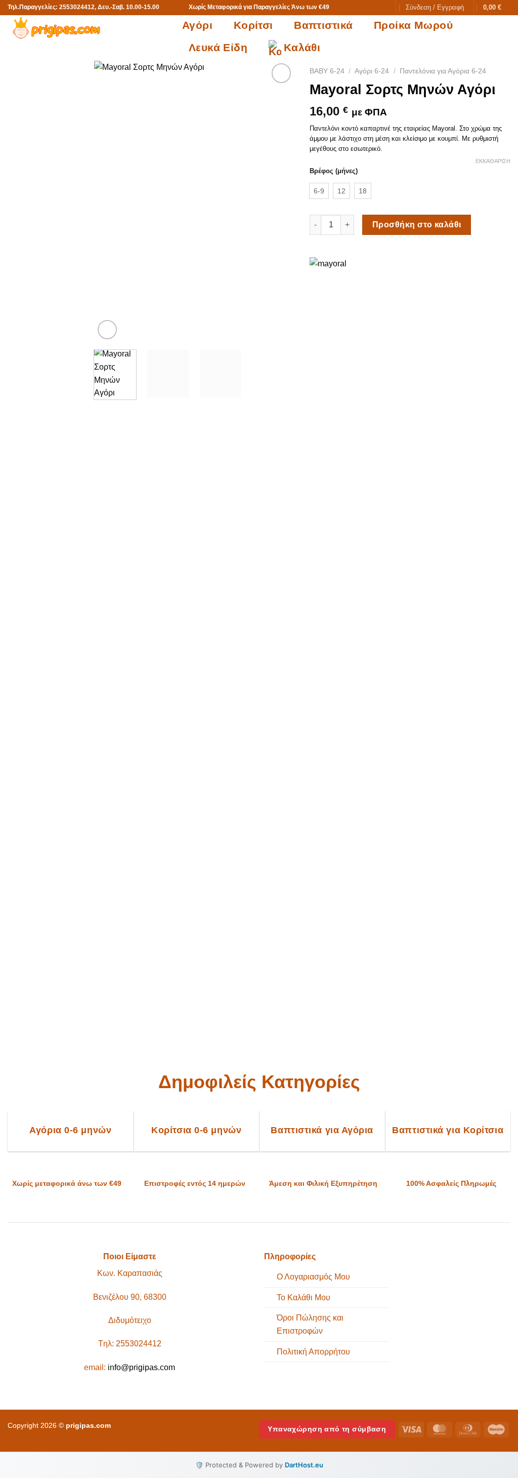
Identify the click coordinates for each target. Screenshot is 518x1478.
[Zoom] (107, 330)
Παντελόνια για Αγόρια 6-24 (443, 71)
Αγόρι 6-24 (372, 71)
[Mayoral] (334, 637)
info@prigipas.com (141, 1367)
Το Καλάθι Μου (303, 1297)
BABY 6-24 (327, 71)
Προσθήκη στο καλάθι (416, 224)
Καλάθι (302, 47)
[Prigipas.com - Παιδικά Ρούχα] (87, 28)
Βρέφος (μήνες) (334, 171)
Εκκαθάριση (493, 161)
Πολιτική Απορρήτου (313, 1351)
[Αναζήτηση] (382, 8)
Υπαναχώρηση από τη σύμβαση (327, 1429)
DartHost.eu (304, 1465)
